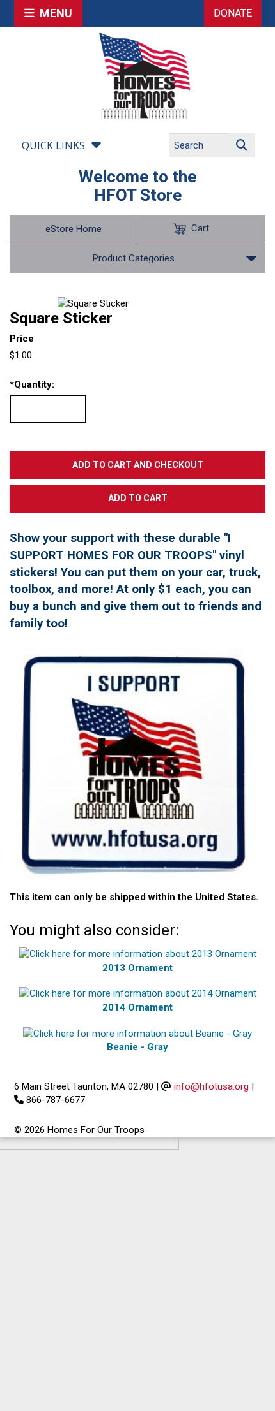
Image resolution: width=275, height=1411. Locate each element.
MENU (53, 13)
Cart (200, 228)
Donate (233, 13)
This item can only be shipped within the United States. (134, 897)
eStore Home (73, 229)
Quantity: (32, 384)
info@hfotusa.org (211, 1086)
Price (22, 338)
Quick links (53, 145)
